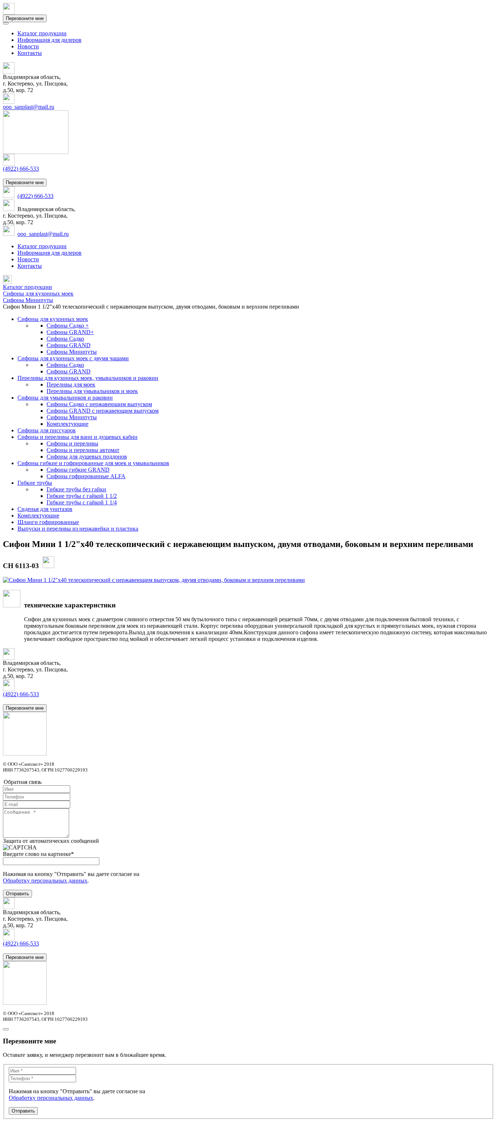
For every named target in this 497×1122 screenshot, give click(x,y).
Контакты (29, 53)
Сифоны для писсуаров (46, 430)
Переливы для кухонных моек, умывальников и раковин (87, 378)
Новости (28, 46)
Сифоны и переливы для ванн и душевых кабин (77, 437)
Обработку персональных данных (45, 880)
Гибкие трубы (34, 483)
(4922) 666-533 (21, 169)
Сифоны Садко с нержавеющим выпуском (99, 404)
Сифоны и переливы (72, 443)
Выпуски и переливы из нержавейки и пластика (77, 529)
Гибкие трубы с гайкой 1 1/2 (82, 496)
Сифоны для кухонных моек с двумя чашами (73, 358)
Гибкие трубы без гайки (76, 489)
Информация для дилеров (49, 40)
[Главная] (7, 282)
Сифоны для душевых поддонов (87, 456)
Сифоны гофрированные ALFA (86, 476)
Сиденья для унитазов (44, 509)
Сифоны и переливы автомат (83, 450)
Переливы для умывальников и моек (92, 391)
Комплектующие (67, 424)
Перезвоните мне (25, 18)
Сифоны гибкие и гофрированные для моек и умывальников (93, 463)
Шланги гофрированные (48, 522)
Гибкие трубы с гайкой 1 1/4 (82, 502)
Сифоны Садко (65, 339)
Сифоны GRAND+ (70, 332)
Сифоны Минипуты (72, 352)
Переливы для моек (71, 384)
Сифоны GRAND (69, 345)
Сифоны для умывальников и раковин (65, 398)
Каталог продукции (42, 33)
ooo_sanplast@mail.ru (28, 107)
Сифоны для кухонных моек (52, 319)
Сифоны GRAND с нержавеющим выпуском (103, 411)
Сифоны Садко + (68, 325)
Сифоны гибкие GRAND (78, 470)
